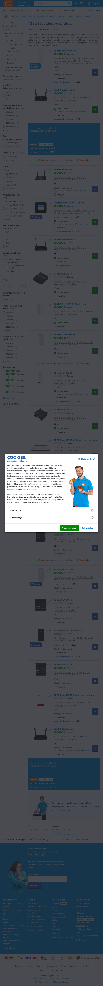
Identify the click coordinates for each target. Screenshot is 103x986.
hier (23, 494)
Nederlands (86, 459)
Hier (9, 502)
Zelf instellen (87, 528)
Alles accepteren (69, 528)
